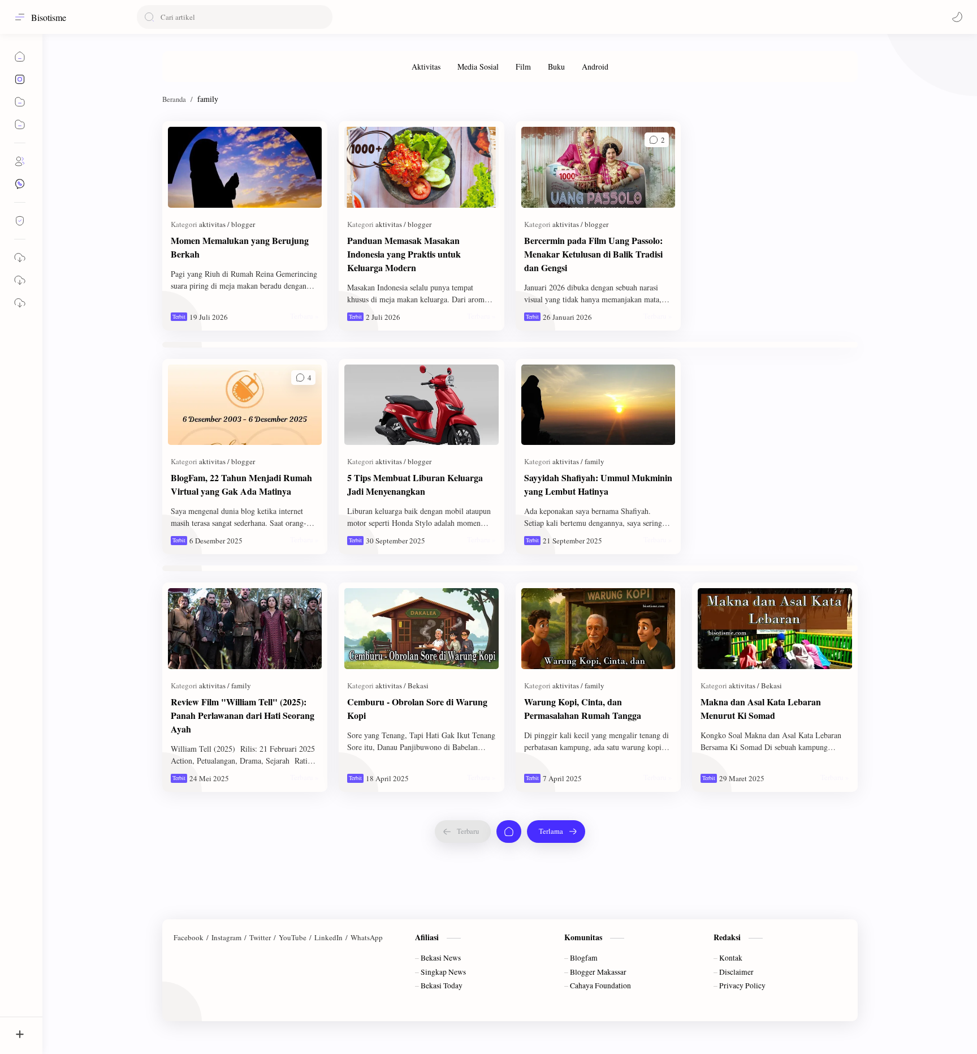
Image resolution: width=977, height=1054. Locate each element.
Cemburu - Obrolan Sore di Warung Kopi (417, 708)
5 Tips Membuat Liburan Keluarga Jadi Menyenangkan (415, 484)
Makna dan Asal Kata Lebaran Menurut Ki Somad (761, 708)
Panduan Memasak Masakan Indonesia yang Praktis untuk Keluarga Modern (404, 254)
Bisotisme (48, 17)
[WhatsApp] (367, 937)
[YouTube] (292, 937)
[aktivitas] (214, 224)
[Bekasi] (418, 685)
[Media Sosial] (478, 66)
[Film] (523, 66)
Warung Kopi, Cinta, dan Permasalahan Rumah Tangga (582, 708)
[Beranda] (508, 831)
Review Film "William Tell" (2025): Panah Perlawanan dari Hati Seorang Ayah (242, 715)
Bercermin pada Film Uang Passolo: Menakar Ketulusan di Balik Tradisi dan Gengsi (593, 254)
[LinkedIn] (328, 937)
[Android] (595, 66)
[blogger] (243, 224)
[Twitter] (260, 937)
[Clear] (322, 17)
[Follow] (19, 220)
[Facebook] (189, 937)
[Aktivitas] (426, 66)
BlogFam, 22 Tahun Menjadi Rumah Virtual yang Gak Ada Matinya (241, 484)
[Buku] (556, 66)
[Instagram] (226, 937)
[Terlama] (556, 831)
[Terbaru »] (304, 316)
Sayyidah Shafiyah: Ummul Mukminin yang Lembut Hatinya (598, 484)
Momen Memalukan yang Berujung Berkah (240, 247)
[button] (957, 16)
